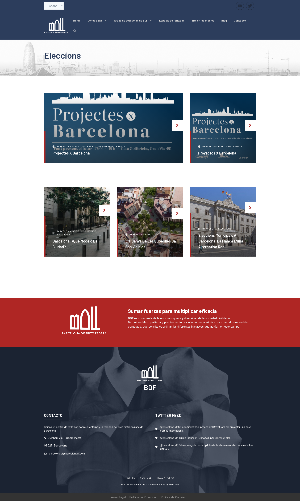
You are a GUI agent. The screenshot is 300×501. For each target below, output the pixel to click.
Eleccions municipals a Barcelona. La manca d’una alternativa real (220, 241)
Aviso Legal (118, 497)
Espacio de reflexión (172, 20)
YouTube (146, 478)
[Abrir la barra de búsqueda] (75, 31)
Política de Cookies (173, 497)
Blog (224, 20)
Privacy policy (164, 478)
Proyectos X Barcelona (217, 153)
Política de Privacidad (143, 497)
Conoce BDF (95, 20)
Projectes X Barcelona (71, 153)
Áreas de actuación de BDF (131, 20)
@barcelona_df (169, 426)
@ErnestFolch (223, 437)
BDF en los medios (202, 20)
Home (77, 20)
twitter (131, 478)
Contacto (240, 20)
